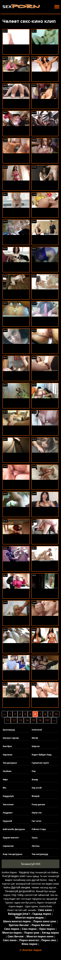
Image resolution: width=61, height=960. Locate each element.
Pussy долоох (38, 804)
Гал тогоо (36, 821)
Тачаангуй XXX (30, 864)
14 (27, 720)
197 (47, 720)
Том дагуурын (10, 762)
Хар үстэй (37, 787)
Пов (34, 771)
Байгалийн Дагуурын (14, 829)
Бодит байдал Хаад (41, 754)
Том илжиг (8, 804)
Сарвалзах (8, 846)
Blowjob (36, 796)
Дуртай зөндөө (20, 887)
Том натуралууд (40, 854)
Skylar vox (37, 812)
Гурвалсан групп (40, 762)
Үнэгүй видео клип (14, 876)
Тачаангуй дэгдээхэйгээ (20, 891)
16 (40, 720)
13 (20, 720)
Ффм (5, 779)
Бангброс (7, 746)
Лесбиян (7, 771)
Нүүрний (7, 821)
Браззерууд (9, 729)
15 (33, 720)
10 (56, 714)
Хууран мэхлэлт (11, 837)
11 (7, 720)
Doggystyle (8, 796)
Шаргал (36, 746)
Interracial (37, 729)
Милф (35, 738)
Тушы (35, 837)
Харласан (7, 754)
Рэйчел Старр (39, 829)
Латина (35, 846)
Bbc (4, 787)
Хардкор (24, 872)
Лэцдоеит (8, 812)
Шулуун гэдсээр (11, 738)
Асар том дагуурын (12, 854)
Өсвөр (35, 779)
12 (14, 720)
